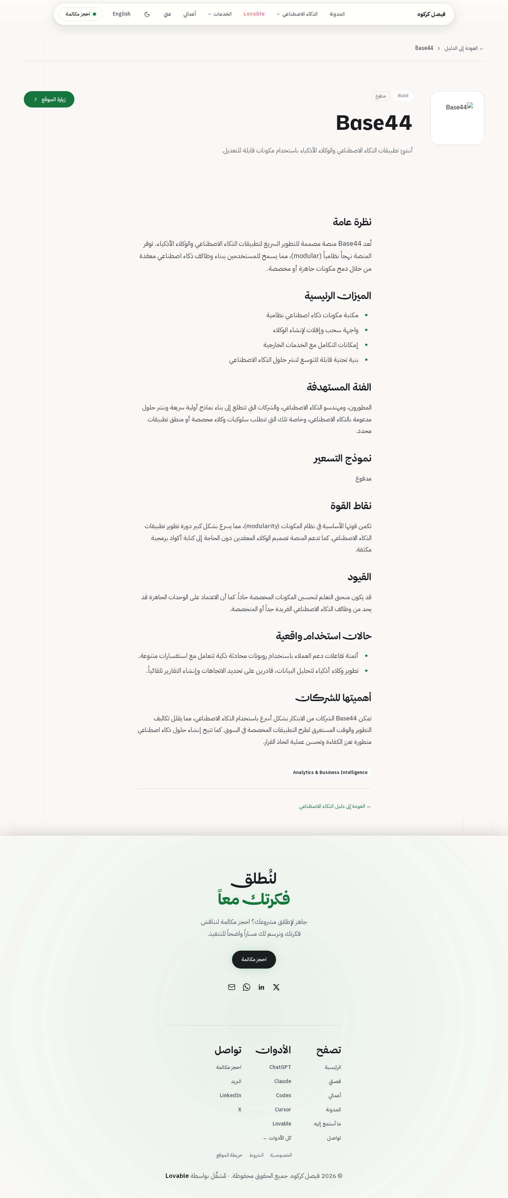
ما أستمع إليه (327, 1124)
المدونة (337, 14)
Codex (283, 1095)
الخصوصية (281, 1155)
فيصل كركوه (431, 14)
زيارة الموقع (53, 99)
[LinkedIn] (261, 987)
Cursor (283, 1110)
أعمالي (189, 14)
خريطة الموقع (229, 1155)
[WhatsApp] (246, 987)
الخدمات (222, 14)
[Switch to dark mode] (147, 14)
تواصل (334, 1138)
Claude (282, 1081)
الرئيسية (333, 1067)
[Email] (231, 987)
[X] (276, 987)
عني (167, 14)
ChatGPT (280, 1067)
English (122, 14)
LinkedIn (230, 1095)
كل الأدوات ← (277, 1138)
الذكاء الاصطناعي (300, 14)
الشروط (256, 1155)
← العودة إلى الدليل (464, 48)
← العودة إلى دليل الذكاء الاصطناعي (335, 806)
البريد (236, 1081)
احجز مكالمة (77, 13)
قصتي (335, 1081)
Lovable (282, 1124)
